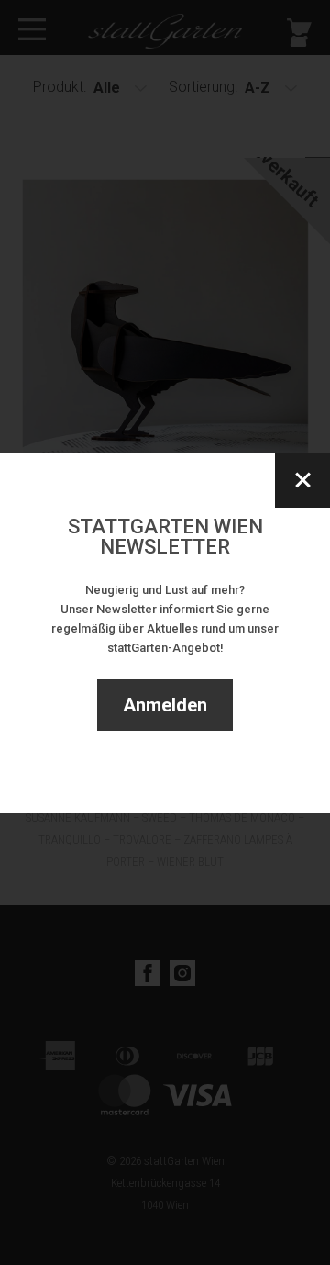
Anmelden (165, 705)
